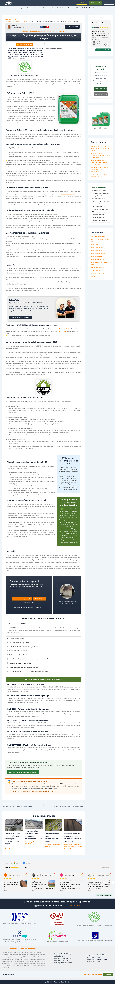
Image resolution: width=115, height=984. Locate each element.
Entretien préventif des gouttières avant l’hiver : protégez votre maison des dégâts (13, 839)
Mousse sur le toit (97, 204)
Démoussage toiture (98, 217)
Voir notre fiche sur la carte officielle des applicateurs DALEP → (32, 791)
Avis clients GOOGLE (8, 974)
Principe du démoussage (99, 212)
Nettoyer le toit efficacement (100, 209)
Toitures (29, 8)
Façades (22, 8)
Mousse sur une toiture (99, 190)
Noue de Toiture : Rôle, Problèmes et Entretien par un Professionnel (100, 155)
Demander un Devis (101, 94)
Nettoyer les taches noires (100, 196)
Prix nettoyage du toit (98, 206)
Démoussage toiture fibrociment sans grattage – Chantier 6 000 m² (99, 162)
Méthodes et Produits (97, 267)
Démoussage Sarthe (97, 259)
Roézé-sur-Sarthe (64, 329)
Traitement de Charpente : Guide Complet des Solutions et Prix (100, 148)
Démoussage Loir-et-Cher (99, 247)
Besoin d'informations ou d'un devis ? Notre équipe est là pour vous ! (57, 901)
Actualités (92, 8)
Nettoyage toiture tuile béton (100, 193)
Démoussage (24, 45)
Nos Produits (61, 8)
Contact (84, 8)
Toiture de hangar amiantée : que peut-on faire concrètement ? (100, 169)
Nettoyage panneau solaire (100, 220)
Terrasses (38, 8)
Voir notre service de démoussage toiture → (23, 772)
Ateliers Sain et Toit (73, 8)
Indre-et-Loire (62, 331)
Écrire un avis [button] (106, 868)
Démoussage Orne (96, 256)
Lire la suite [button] (95, 39)
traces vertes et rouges (68, 194)
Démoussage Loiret (97, 250)
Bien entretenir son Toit (98, 236)
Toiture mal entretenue (98, 198)
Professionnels (95, 270)
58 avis (101, 25)
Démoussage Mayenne (98, 253)
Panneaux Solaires (49, 8)
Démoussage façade (98, 214)
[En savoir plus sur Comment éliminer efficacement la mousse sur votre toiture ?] (53, 825)
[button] (76, 48)
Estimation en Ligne (101, 88)
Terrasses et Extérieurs (98, 273)
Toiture (30, 45)
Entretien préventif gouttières (100, 201)
